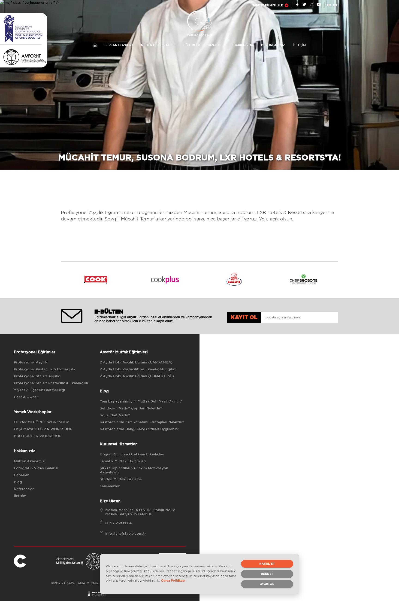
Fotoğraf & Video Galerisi (36, 468)
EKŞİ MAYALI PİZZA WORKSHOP (43, 429)
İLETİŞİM (299, 45)
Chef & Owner (26, 397)
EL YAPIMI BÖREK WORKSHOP (41, 422)
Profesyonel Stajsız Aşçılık (37, 376)
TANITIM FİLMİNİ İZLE (267, 5)
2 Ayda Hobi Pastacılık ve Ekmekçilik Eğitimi (138, 369)
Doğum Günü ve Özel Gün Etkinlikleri (132, 454)
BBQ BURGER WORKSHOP (37, 436)
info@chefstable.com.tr (125, 533)
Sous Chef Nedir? (115, 415)
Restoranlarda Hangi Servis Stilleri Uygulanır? (139, 429)
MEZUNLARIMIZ (273, 45)
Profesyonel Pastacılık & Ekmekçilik (45, 369)
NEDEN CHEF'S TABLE (158, 45)
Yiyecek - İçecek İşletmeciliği (39, 390)
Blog (18, 482)
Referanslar (24, 489)
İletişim (20, 496)
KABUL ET (267, 563)
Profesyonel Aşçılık (30, 362)
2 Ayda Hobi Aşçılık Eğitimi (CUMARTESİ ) (137, 376)
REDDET (267, 574)
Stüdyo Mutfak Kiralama (121, 479)
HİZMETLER (217, 45)
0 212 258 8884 (118, 523)
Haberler (21, 475)
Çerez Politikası (173, 581)
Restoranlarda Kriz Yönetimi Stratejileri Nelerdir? (142, 422)
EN (335, 5)
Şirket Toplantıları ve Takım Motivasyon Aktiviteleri (134, 470)
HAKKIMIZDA (243, 45)
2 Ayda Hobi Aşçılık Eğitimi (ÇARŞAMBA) (136, 362)
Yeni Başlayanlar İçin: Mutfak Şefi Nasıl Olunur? (141, 401)
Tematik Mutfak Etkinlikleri (123, 461)
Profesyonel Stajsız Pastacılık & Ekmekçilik (51, 383)
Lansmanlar (110, 486)
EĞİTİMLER (191, 45)
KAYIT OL (244, 317)
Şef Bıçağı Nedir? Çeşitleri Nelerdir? (131, 408)
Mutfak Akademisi (29, 461)
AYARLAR (267, 584)
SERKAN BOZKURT (119, 45)
